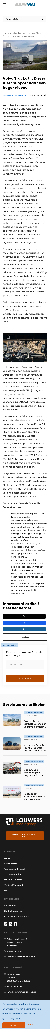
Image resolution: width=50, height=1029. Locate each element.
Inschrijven (25, 678)
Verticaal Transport (13, 885)
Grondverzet (10, 863)
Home (6, 33)
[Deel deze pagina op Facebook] (24, 623)
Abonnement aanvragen (16, 916)
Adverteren (10, 905)
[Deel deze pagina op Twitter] (24, 616)
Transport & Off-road (15, 95)
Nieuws (8, 858)
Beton (7, 890)
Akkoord (13, 1025)
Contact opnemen (13, 911)
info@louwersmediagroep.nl (21, 956)
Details (29, 1024)
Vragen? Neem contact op (23, 835)
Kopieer (25, 637)
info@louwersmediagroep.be (21, 992)
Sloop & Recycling (13, 874)
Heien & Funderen (13, 879)
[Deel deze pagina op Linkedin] (24, 629)
